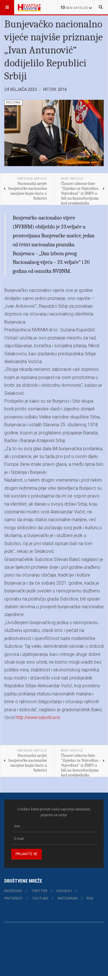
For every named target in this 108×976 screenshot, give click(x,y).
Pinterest (13, 898)
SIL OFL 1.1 (68, 959)
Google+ (64, 891)
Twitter (39, 891)
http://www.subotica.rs (38, 717)
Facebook (13, 891)
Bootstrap (12, 946)
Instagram (67, 898)
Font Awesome (16, 959)
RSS (90, 898)
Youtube (40, 898)
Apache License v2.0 (44, 952)
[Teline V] (29, 7)
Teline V (10, 938)
